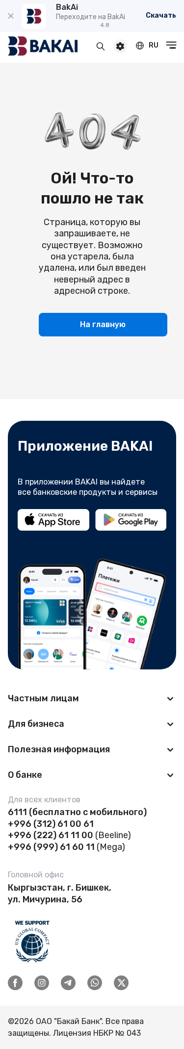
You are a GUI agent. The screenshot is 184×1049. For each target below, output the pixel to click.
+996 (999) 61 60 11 (51, 847)
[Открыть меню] (171, 45)
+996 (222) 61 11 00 (50, 835)
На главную (103, 324)
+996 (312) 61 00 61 (51, 824)
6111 (17, 812)
